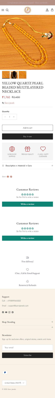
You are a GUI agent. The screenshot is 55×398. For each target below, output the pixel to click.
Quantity (5, 111)
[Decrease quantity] (4, 117)
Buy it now (27, 136)
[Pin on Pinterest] (11, 177)
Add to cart (27, 127)
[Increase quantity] (14, 117)
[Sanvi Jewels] (27, 10)
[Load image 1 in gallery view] (27, 42)
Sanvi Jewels (9, 102)
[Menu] (3, 10)
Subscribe (27, 355)
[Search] (8, 10)
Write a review (27, 204)
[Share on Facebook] (8, 177)
